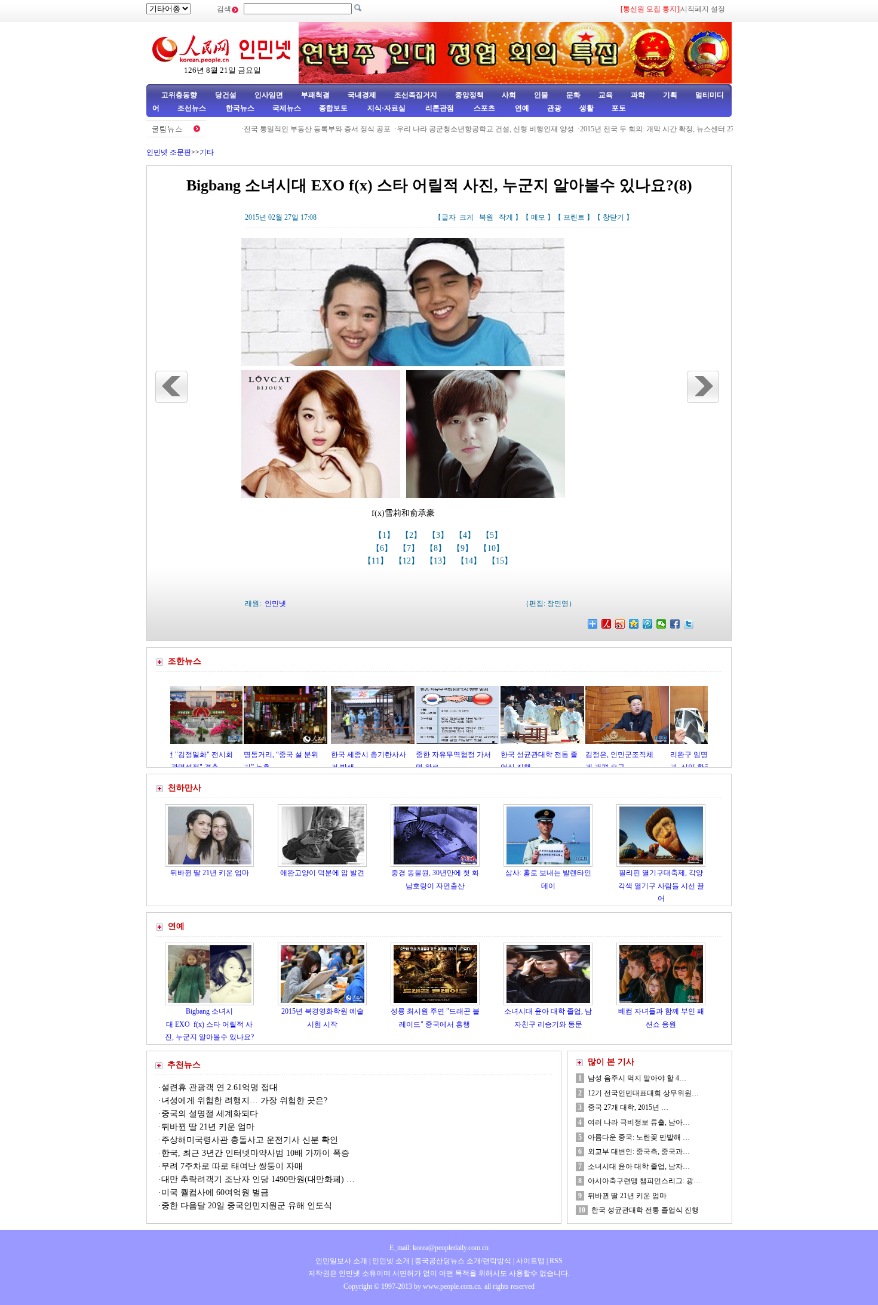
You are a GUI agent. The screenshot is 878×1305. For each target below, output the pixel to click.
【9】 (463, 548)
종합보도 (333, 108)
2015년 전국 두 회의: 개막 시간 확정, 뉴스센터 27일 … (634, 129)
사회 (509, 95)
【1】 (385, 535)
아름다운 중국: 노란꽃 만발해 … (639, 1137)
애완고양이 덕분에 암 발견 (322, 873)
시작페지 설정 (702, 9)
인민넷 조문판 (168, 152)
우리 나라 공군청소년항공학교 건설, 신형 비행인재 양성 (454, 129)
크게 (466, 217)
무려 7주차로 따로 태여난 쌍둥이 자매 (232, 1166)
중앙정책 (469, 95)
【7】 (410, 548)
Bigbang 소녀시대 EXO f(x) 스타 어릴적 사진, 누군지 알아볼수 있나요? (209, 1024)
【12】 (408, 560)
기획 (670, 95)
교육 (605, 95)
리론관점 (439, 108)
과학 (638, 95)
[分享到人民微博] (606, 624)
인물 (541, 95)
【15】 (501, 560)
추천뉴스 (184, 1064)
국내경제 (362, 95)
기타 (206, 152)
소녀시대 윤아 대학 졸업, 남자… (639, 1166)
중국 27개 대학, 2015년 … (628, 1107)
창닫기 (613, 217)
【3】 (439, 535)
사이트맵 (530, 1261)
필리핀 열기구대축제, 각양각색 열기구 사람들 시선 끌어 (661, 886)
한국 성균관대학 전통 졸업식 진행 (645, 1210)
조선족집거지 (415, 95)
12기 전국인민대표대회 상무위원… (643, 1093)
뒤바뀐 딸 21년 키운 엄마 (209, 873)
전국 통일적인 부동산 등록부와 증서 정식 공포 (286, 129)
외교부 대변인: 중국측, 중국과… (639, 1151)
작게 (506, 217)
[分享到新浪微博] (620, 624)
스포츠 (483, 108)
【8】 (437, 548)
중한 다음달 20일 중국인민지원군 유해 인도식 (246, 1205)
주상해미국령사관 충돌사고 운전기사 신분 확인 (250, 1139)
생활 (586, 108)
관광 (554, 108)
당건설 (226, 95)
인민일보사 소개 (341, 1261)
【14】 (470, 560)
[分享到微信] (661, 624)
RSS (556, 1261)
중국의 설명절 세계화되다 (209, 1113)
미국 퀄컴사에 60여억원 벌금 (215, 1192)
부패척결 (315, 95)
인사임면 (268, 95)
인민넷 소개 (390, 1261)
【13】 (439, 560)
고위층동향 (179, 95)
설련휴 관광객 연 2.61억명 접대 (219, 1087)
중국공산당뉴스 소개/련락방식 (463, 1261)
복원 (486, 217)
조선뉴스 (192, 108)
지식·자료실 (387, 108)
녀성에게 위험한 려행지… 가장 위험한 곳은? (244, 1100)
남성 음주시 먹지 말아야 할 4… (637, 1078)
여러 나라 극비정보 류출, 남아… (639, 1122)
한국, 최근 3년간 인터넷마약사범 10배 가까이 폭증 (255, 1153)
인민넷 (275, 603)
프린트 (574, 217)
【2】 (412, 535)
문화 (573, 95)
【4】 (466, 535)
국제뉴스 (286, 108)
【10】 (492, 548)
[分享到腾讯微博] (648, 624)
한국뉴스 (240, 108)
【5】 (493, 535)
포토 (619, 108)
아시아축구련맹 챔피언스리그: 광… (644, 1181)
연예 (521, 108)
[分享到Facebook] (675, 624)
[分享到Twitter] (689, 624)
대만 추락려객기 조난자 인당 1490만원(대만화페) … (258, 1179)
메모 (538, 217)
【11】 (377, 560)
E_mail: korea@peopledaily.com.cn (439, 1248)
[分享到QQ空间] (634, 624)
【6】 (383, 548)
